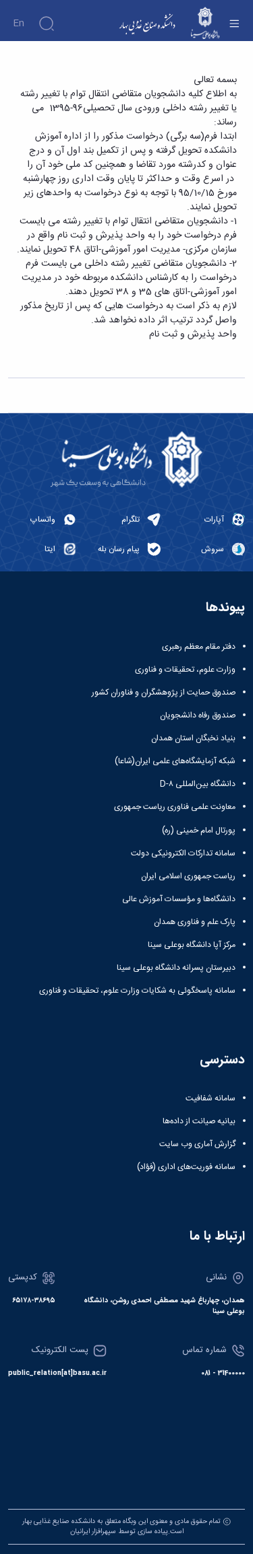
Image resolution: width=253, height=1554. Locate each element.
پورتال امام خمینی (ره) (198, 830)
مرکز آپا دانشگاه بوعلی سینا (191, 945)
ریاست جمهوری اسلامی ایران (188, 876)
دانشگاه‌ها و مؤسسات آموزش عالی (178, 899)
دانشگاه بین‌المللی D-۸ (197, 784)
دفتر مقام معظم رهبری (198, 647)
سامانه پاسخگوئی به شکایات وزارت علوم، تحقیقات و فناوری (137, 990)
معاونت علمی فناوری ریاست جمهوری (174, 807)
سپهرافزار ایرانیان (93, 1531)
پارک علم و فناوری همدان (194, 922)
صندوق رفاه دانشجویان (197, 715)
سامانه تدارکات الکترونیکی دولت (183, 853)
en (18, 23)
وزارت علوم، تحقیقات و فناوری (185, 669)
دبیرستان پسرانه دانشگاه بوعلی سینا (176, 968)
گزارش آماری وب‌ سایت (197, 1144)
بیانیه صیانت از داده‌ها (199, 1121)
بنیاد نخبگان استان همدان (193, 738)
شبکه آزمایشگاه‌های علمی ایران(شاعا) (175, 761)
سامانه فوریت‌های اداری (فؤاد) (186, 1167)
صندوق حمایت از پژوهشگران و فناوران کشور (163, 692)
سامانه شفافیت (210, 1098)
